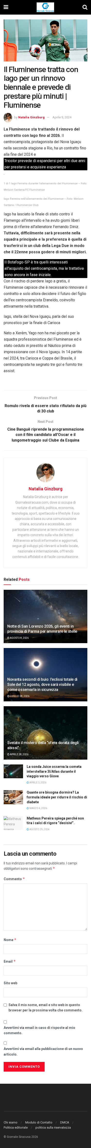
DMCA (64, 1122)
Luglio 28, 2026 (19, 696)
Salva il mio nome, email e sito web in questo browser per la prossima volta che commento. (45, 1007)
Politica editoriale (16, 1127)
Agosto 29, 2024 (39, 829)
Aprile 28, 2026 (18, 754)
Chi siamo (10, 1122)
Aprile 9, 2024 (61, 117)
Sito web (10, 983)
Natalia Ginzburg (31, 117)
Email (10, 961)
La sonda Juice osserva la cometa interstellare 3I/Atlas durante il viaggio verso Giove (54, 771)
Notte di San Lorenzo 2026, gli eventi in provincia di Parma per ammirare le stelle (42, 629)
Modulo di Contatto (38, 1122)
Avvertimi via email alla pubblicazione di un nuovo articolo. (43, 1051)
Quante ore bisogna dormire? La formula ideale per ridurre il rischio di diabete (57, 797)
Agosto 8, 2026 (19, 638)
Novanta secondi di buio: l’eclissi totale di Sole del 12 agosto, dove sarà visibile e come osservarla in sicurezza (42, 684)
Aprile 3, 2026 (37, 782)
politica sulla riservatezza (53, 1127)
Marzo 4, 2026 (38, 808)
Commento (14, 879)
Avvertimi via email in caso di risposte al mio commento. (39, 1030)
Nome (10, 939)
